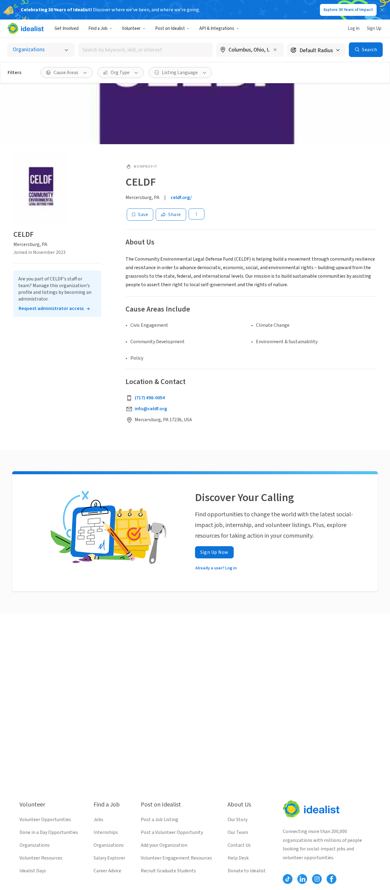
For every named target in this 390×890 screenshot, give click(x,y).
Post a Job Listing (159, 819)
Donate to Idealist (247, 870)
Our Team (238, 832)
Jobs (98, 819)
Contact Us (239, 845)
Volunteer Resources (41, 858)
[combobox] (146, 49)
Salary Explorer (109, 858)
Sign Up (374, 28)
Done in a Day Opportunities (49, 832)
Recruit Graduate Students (168, 870)
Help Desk (238, 858)
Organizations (35, 845)
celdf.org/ (181, 197)
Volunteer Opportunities (45, 819)
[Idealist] (25, 28)
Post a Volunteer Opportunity (172, 832)
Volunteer (131, 28)
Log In (354, 28)
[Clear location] (275, 49)
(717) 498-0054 (150, 397)
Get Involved (67, 28)
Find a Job (98, 28)
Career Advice (107, 870)
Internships (106, 832)
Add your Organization (164, 845)
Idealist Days (33, 870)
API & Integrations (216, 28)
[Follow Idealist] (287, 879)
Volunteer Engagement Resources (176, 858)
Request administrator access (51, 308)
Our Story (237, 819)
